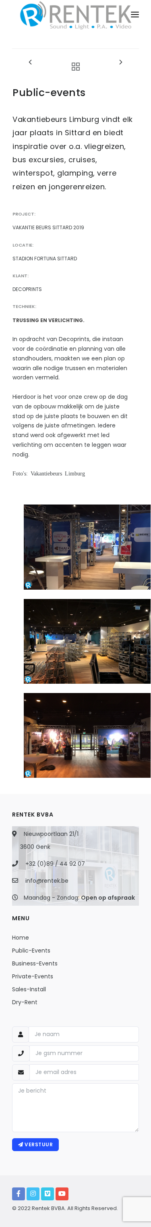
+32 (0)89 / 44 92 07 (55, 864)
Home (20, 938)
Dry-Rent (24, 1002)
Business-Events (35, 963)
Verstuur (38, 1144)
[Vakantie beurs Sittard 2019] (87, 546)
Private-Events (32, 976)
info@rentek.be (46, 881)
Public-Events (31, 950)
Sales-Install (29, 989)
